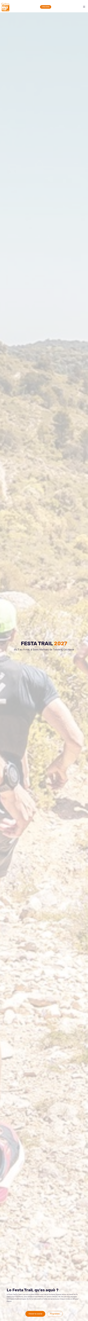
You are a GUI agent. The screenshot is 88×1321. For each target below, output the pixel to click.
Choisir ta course (35, 1314)
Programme (55, 1314)
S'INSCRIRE (46, 7)
